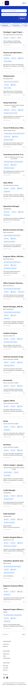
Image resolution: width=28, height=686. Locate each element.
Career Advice (6, 658)
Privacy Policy (6, 683)
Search (22, 18)
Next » (23, 634)
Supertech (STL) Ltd (8, 540)
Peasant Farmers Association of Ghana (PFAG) (14, 468)
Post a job (5, 665)
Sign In (24, 3)
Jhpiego (5, 588)
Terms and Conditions (20, 683)
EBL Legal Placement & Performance (13, 34)
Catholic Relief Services (9, 130)
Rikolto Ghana (7, 563)
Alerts (4, 656)
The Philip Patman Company (11, 185)
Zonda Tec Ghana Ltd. (9, 336)
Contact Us (6, 644)
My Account (6, 654)
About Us (5, 646)
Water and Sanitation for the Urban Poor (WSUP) (14, 157)
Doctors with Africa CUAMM (10, 359)
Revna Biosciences (8, 78)
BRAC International (8, 232)
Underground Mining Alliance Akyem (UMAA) (14, 106)
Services (5, 670)
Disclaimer (12, 683)
